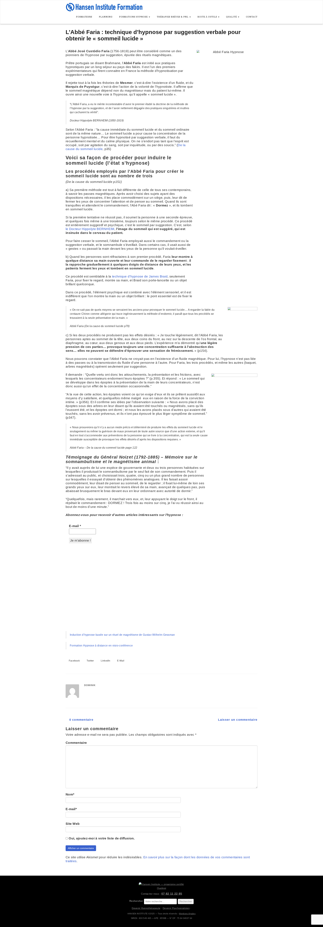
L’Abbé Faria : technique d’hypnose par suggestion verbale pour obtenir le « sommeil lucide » (153, 35)
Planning (105, 17)
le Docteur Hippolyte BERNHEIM (90, 229)
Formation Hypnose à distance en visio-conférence (101, 645)
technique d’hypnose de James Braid (140, 276)
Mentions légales (187, 914)
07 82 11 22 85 (171, 893)
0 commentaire (80, 719)
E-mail (75, 526)
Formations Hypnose (133, 17)
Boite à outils (208, 17)
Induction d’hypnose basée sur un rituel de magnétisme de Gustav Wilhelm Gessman (122, 634)
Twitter (90, 660)
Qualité (232, 17)
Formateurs (84, 17)
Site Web (73, 823)
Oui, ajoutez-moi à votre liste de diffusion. (101, 838)
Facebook (74, 660)
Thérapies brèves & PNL (173, 17)
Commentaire (76, 742)
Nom (70, 794)
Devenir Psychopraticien (176, 908)
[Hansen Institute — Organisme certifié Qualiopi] (161, 886)
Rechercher (136, 901)
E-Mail (120, 660)
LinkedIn (105, 660)
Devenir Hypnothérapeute (146, 908)
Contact (251, 17)
